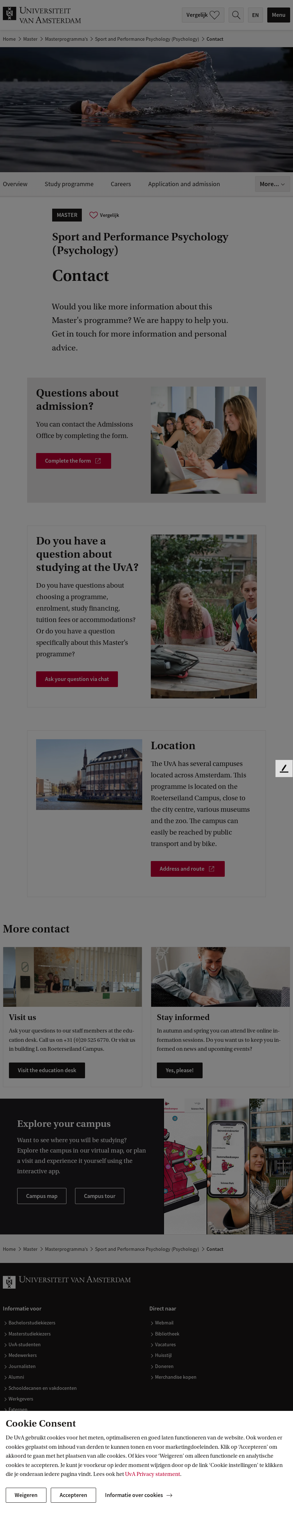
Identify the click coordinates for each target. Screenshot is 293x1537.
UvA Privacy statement (152, 1474)
